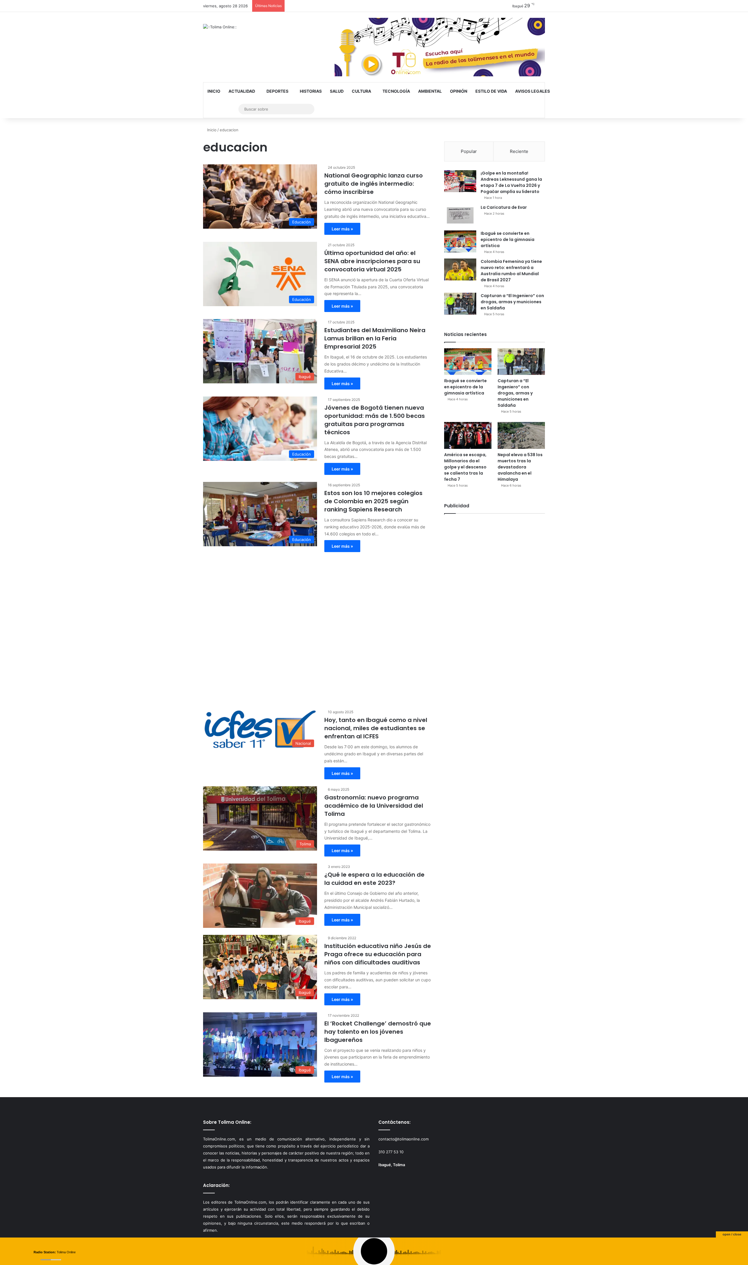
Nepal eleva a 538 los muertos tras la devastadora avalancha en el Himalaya (520, 467)
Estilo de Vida (491, 91)
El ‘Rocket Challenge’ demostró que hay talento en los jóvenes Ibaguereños (377, 1031)
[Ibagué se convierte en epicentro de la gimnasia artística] (460, 241)
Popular (469, 151)
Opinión (458, 91)
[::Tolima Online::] (220, 27)
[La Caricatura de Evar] (460, 215)
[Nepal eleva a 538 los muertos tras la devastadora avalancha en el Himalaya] (521, 435)
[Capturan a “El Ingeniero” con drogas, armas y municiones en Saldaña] (460, 304)
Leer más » (342, 228)
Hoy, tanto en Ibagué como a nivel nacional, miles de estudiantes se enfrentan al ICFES (375, 728)
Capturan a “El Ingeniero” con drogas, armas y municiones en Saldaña (512, 302)
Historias (311, 91)
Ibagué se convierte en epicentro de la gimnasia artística (507, 239)
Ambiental (430, 91)
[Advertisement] (317, 627)
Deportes (277, 91)
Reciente (519, 151)
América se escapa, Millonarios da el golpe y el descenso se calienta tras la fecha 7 (465, 467)
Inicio (213, 91)
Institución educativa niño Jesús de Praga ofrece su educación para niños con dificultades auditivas (377, 954)
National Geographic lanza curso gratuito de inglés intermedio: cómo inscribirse (373, 183)
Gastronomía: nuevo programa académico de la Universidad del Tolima (373, 805)
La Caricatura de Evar (504, 207)
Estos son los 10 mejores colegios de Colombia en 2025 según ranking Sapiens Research (373, 501)
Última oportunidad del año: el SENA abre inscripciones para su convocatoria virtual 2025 (372, 261)
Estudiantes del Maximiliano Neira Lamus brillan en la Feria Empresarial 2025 (374, 338)
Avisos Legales (532, 91)
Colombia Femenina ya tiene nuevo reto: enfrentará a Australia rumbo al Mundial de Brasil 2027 (511, 270)
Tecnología (396, 91)
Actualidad (241, 91)
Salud (337, 91)
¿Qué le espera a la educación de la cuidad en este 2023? (374, 879)
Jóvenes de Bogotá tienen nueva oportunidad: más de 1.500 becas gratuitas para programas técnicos (374, 420)
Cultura (361, 91)
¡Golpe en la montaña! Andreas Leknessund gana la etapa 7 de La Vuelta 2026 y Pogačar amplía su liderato (511, 182)
